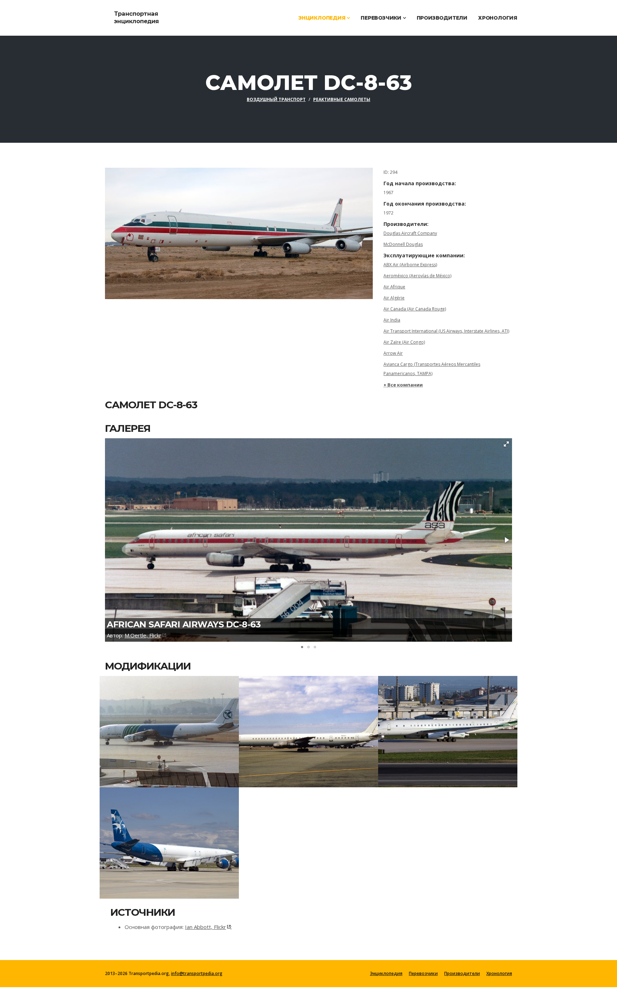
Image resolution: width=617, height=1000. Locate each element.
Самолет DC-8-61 (284, 727)
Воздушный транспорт (276, 99)
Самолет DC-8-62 (424, 727)
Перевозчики (382, 18)
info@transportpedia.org (196, 973)
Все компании (405, 385)
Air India (391, 320)
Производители (442, 18)
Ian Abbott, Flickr (205, 926)
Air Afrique (394, 287)
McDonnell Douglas (403, 244)
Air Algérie (394, 298)
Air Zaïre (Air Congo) (404, 342)
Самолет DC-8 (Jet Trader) (166, 727)
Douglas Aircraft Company (410, 233)
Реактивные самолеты (341, 99)
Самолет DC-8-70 (145, 838)
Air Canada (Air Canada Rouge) (414, 309)
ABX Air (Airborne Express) (410, 265)
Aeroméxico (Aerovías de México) (417, 276)
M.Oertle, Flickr (143, 635)
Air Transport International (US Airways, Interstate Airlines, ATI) (446, 331)
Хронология (497, 18)
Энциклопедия (322, 18)
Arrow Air (393, 353)
